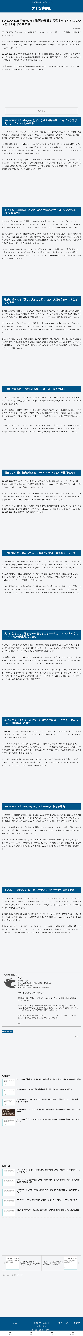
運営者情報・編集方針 (41, 1323)
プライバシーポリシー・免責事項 (68, 1323)
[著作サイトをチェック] (19, 1023)
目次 (39, 111)
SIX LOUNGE (8, 1031)
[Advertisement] (41, 89)
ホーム (14, 1323)
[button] (77, 683)
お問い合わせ (41, 1326)
